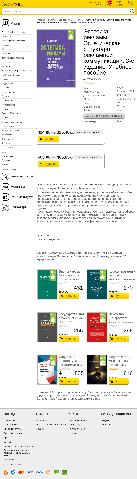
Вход (98, 4)
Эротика (6, 160)
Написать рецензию (48, 239)
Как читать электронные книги (51, 424)
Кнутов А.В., (115, 322)
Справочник (8, 126)
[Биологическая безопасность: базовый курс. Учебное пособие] (46, 284)
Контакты (8, 442)
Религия (6, 109)
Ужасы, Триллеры (10, 130)
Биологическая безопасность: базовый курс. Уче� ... (70, 277)
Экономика (7, 156)
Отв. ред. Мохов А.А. (69, 279)
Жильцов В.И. (66, 322)
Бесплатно (7, 36)
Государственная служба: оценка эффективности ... (72, 320)
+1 (84, 83)
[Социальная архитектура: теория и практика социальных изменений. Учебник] (46, 369)
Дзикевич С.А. (66, 20)
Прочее (5, 96)
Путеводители (9, 104)
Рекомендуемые (76, 429)
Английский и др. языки (13, 32)
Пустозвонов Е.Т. (117, 365)
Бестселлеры (22, 176)
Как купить (41, 420)
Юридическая (9, 168)
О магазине (9, 420)
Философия (7, 139)
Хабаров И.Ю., (116, 279)
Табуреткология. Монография (121, 359)
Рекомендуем (22, 197)
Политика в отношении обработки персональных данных (17, 453)
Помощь (40, 429)
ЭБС (4, 151)
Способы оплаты (12, 429)
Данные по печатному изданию (104, 115)
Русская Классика (10, 113)
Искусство (7, 62)
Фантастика (8, 134)
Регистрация (94, 2)
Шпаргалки (7, 147)
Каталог (52, 20)
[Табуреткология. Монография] (96, 369)
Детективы (7, 49)
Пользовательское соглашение (19, 446)
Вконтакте (106, 424)
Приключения (9, 92)
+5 (93, 83)
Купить (50, 139)
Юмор (5, 164)
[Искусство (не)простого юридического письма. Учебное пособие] (96, 327)
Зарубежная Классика (13, 57)
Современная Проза (12, 122)
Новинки (18, 187)
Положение (9, 459)
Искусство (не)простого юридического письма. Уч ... (119, 320)
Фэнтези (6, 143)
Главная (41, 20)
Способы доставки (13, 433)
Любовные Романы (11, 75)
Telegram (105, 420)
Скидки (5, 117)
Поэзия (5, 87)
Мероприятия (11, 424)
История (6, 66)
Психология (8, 100)
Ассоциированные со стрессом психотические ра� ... (122, 277)
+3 (89, 83)
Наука (80, 20)
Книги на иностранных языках (17, 70)
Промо (7, 437)
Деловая (6, 45)
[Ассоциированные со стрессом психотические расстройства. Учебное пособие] (96, 284)
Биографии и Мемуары (13, 40)
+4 (91, 83)
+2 (87, 83)
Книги (15, 24)
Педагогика (7, 83)
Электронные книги (78, 420)
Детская (6, 53)
